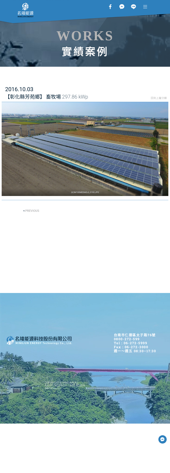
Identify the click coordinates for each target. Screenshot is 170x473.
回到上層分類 (159, 98)
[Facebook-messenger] (162, 439)
